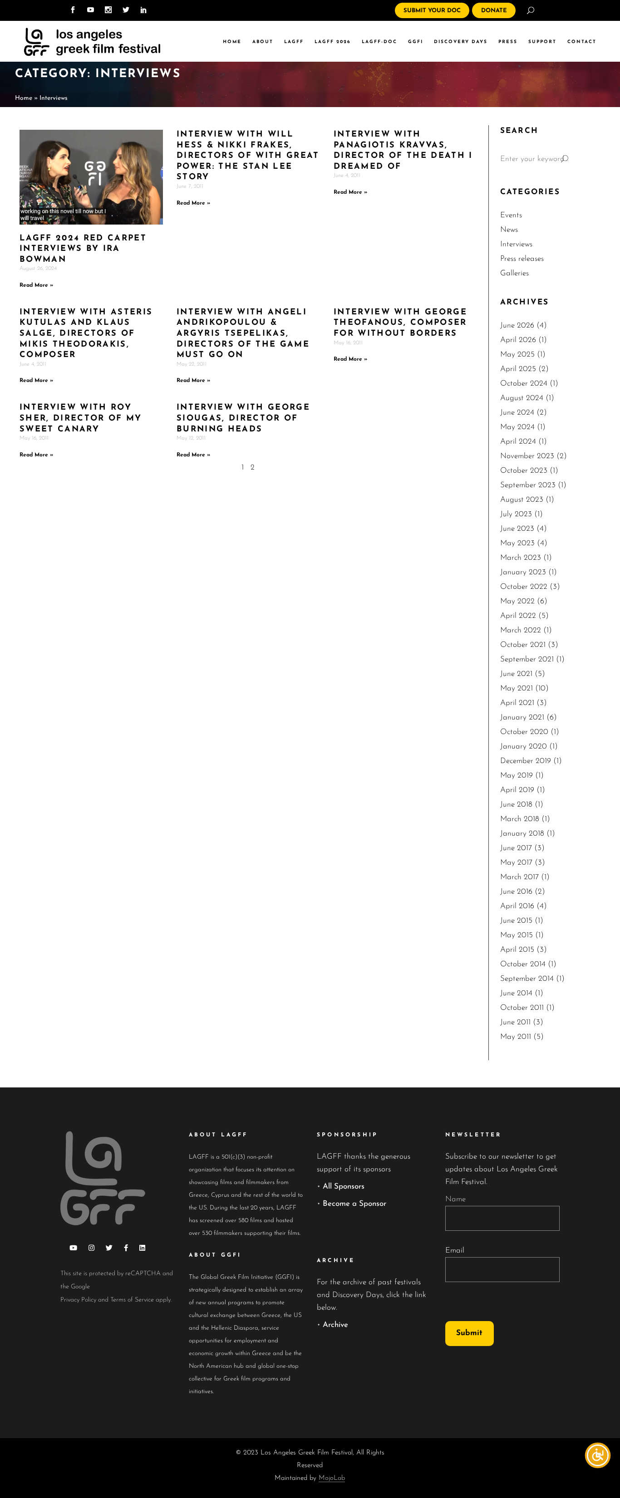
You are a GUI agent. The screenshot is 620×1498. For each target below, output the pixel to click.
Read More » (36, 285)
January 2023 (523, 572)
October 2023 (523, 471)
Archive (335, 1325)
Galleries (514, 273)
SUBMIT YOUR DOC (432, 11)
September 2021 (527, 659)
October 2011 (522, 1008)
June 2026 (517, 325)
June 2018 (516, 804)
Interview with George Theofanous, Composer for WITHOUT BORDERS (400, 323)
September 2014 (527, 979)
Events (511, 215)
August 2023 (521, 500)
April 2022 (518, 616)
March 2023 (520, 558)
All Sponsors (343, 1186)
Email (454, 1250)
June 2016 (516, 892)
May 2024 (517, 427)
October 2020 (524, 732)
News (509, 230)
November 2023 (527, 456)
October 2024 (523, 383)
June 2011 (515, 1022)
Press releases (522, 259)
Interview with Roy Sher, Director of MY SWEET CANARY (81, 418)
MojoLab (332, 1478)
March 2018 (519, 819)
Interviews (516, 244)
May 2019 (516, 775)
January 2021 (522, 717)
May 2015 (516, 935)
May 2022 (517, 601)
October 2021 (523, 645)
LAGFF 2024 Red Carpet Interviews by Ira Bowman (83, 249)
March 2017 (519, 877)
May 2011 (515, 1037)
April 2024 (518, 441)
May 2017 (516, 862)
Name (455, 1199)
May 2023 (517, 543)
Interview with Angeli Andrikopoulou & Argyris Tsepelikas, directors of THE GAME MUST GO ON (243, 333)
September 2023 (528, 485)
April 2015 (517, 950)
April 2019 (517, 790)
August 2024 (521, 398)
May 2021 (516, 688)
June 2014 (516, 993)
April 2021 (517, 703)
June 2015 (516, 921)
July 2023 (516, 514)
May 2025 (517, 354)
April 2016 (517, 906)
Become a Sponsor (354, 1204)
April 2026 (518, 340)
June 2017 (516, 848)
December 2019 (525, 761)
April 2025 (518, 369)
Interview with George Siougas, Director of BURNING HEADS (243, 418)
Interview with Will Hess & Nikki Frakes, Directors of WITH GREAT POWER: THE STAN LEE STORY (248, 156)
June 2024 (517, 412)
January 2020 (523, 746)
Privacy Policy (78, 1300)
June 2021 (516, 674)
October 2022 (523, 587)
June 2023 (517, 529)
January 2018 (522, 833)
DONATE (494, 11)
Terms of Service (132, 1300)
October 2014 (523, 964)
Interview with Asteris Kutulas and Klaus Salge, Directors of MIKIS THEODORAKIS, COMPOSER (86, 333)
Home (23, 98)
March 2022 (520, 630)
